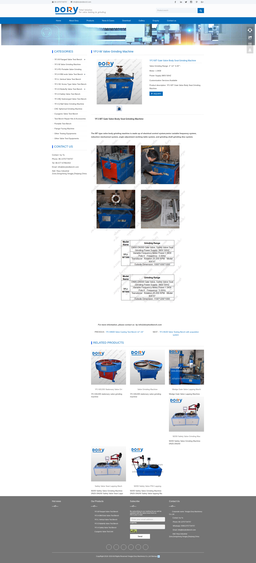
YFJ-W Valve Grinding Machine (67, 64)
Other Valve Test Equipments (66, 138)
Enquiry (156, 20)
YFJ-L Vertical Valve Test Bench (67, 79)
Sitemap (154, 556)
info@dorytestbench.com (82, 2)
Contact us (171, 20)
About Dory (74, 20)
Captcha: (133, 523)
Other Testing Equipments (65, 133)
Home (58, 20)
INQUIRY (157, 94)
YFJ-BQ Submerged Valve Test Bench (70, 99)
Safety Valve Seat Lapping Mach (108, 486)
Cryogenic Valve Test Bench (66, 114)
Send (140, 536)
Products (90, 20)
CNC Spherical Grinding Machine (68, 109)
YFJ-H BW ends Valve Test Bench (68, 74)
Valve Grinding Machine (147, 389)
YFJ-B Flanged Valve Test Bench (68, 59)
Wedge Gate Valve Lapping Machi (186, 389)
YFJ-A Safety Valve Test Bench (67, 94)
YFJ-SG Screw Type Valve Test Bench (70, 84)
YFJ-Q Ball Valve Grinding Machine (69, 104)
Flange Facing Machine (64, 128)
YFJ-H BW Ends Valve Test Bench (106, 516)
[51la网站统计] (158, 556)
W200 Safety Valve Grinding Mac (186, 436)
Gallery (142, 20)
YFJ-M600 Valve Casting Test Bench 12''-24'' (125, 332)
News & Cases (108, 20)
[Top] (250, 51)
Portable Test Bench (62, 124)
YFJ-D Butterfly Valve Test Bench (68, 89)
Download (126, 20)
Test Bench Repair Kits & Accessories (70, 119)
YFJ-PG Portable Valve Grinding (67, 69)
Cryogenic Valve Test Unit (103, 532)
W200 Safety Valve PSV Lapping (147, 486)
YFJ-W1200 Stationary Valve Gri (108, 389)
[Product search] (201, 10)
